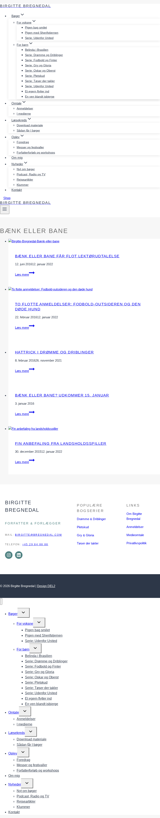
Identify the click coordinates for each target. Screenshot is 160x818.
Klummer (23, 184)
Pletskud (83, 527)
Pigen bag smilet (36, 27)
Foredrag (23, 142)
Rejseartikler (25, 179)
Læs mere (25, 274)
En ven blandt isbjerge (39, 96)
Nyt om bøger (26, 169)
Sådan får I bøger (28, 130)
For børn (23, 649)
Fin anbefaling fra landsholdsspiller (60, 443)
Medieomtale (135, 535)
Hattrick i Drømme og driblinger (54, 352)
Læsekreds (16, 733)
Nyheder (14, 784)
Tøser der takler (88, 543)
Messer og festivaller (30, 147)
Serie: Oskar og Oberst (40, 70)
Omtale (13, 712)
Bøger (13, 614)
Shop (6, 198)
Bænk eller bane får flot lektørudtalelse (67, 256)
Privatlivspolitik (136, 543)
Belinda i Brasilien (36, 49)
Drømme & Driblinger (91, 519)
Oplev (12, 753)
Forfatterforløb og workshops (36, 152)
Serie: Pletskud (35, 75)
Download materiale (30, 125)
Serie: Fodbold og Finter (41, 60)
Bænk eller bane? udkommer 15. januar (62, 395)
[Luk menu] (1, 601)
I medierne (24, 113)
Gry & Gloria (85, 535)
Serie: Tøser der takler (40, 81)
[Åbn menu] (4, 209)
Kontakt (16, 190)
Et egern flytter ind (37, 91)
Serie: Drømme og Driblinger (44, 55)
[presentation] (84, 241)
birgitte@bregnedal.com (38, 534)
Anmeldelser (25, 108)
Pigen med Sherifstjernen (41, 32)
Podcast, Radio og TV (31, 174)
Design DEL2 (46, 586)
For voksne (25, 623)
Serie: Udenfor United (39, 38)
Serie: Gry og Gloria (38, 65)
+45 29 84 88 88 (35, 544)
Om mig (16, 157)
